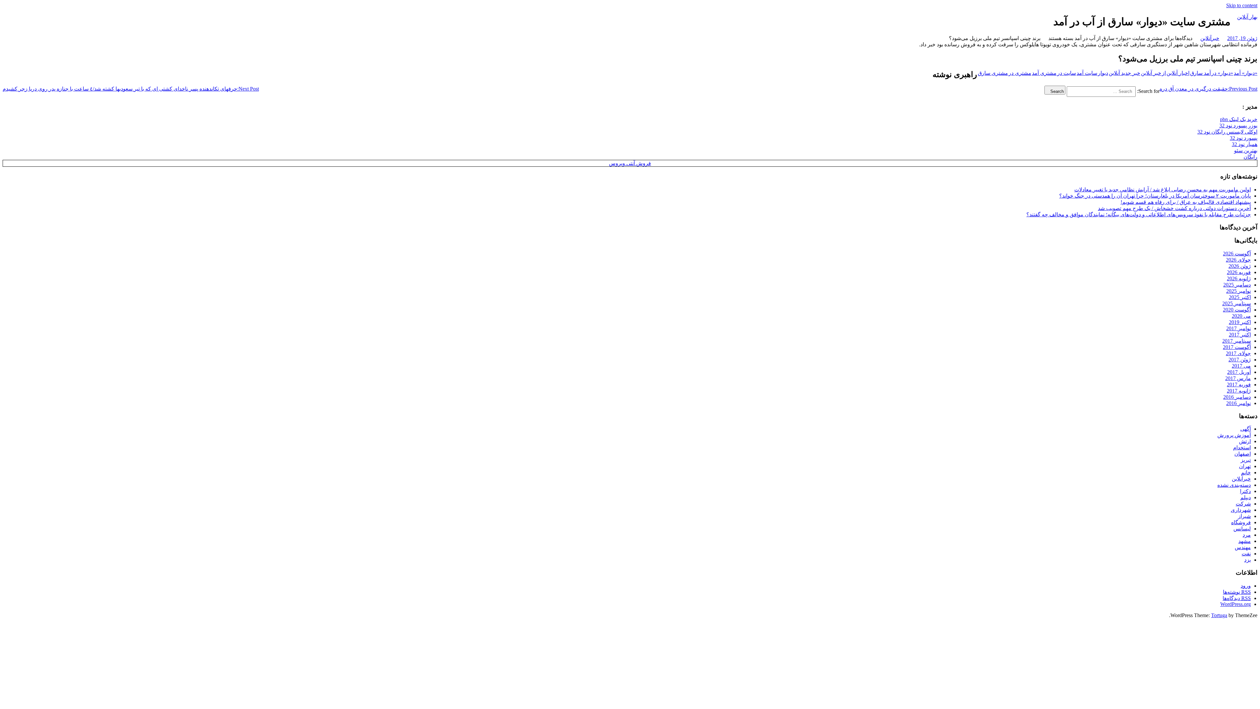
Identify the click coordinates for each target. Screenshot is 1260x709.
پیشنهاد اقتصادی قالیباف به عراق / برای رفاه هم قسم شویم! (1186, 202)
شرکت (1243, 503)
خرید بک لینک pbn (1238, 119)
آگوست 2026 (1237, 253)
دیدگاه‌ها (1237, 598)
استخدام (1242, 447)
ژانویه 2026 (1239, 278)
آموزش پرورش (1234, 435)
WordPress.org (1235, 604)
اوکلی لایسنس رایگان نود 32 (1227, 132)
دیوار (1103, 73)
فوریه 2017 (1239, 384)
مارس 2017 (1238, 378)
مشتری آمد (1044, 73)
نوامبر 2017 (1238, 328)
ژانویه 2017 (1239, 391)
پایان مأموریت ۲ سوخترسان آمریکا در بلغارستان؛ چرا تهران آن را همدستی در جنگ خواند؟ (1155, 196)
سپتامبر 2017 (1236, 341)
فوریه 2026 (1239, 272)
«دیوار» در (1222, 73)
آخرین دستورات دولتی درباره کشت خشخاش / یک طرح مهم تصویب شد (1174, 208)
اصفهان (1242, 454)
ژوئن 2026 (1239, 266)
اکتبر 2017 (1240, 334)
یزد (1247, 560)
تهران (1245, 466)
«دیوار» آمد (1245, 73)
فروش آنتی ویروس (630, 163)
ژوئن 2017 (1239, 359)
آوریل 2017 (1239, 372)
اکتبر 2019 (1240, 322)
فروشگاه (1241, 522)
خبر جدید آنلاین (1124, 73)
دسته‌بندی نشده (1234, 485)
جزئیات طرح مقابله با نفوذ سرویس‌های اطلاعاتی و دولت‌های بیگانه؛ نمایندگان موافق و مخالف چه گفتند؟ (1138, 214)
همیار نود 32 (1244, 144)
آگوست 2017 (1237, 347)
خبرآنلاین (1209, 38)
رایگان (1250, 157)
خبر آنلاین (1151, 73)
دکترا (1245, 491)
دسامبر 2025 (1237, 285)
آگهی (1245, 429)
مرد (1247, 535)
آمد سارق (1200, 73)
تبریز (1246, 460)
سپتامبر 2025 (1236, 303)
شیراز (1244, 516)
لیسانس (1242, 528)
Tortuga (1219, 615)
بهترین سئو (1245, 150)
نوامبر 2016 (1238, 403)
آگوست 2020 (1237, 309)
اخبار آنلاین (1177, 73)
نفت (1246, 553)
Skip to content (1241, 5)
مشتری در (1020, 73)
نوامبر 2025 (1238, 291)
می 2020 (1241, 316)
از (1164, 73)
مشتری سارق (993, 73)
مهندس (1243, 547)
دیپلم (1245, 497)
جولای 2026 (1238, 260)
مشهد (1244, 541)
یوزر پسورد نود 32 (1238, 125)
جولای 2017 (1238, 353)
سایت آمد (1087, 73)
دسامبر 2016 (1237, 397)
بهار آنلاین (1247, 17)
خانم (1246, 472)
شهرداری (1241, 510)
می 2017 (1241, 366)
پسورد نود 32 (1243, 138)
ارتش (1245, 441)
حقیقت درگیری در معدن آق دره (1208, 89)
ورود (1246, 586)
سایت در (1066, 73)
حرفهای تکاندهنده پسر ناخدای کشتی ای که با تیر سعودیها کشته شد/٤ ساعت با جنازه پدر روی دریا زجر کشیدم (131, 89)
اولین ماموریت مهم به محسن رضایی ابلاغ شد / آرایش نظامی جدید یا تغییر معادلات (1162, 189)
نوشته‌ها (1237, 592)
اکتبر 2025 (1240, 297)
